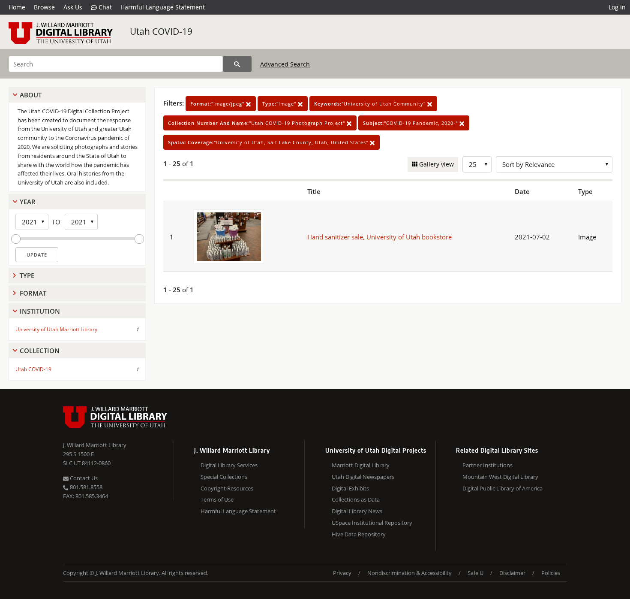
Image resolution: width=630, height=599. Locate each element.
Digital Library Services (229, 465)
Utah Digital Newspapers (363, 477)
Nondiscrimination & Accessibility (409, 573)
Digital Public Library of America (502, 488)
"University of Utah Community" (370, 103)
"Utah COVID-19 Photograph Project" (257, 123)
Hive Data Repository (359, 534)
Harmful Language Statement (162, 7)
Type (27, 275)
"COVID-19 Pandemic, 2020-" (411, 123)
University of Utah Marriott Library (56, 329)
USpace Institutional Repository (372, 522)
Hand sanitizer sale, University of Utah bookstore (379, 237)
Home (17, 7)
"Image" (280, 103)
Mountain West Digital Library (500, 477)
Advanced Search (285, 64)
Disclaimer (512, 573)
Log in (617, 7)
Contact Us (83, 478)
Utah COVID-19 (161, 31)
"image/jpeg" (218, 103)
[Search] (237, 64)
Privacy (342, 573)
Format (33, 293)
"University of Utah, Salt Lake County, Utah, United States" (269, 142)
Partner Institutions (487, 465)
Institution (40, 311)
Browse (44, 7)
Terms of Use (217, 499)
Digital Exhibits (350, 488)
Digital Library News (357, 511)
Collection (40, 350)
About (31, 95)
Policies (550, 573)
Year (28, 201)
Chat (104, 7)
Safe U (475, 573)
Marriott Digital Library (361, 465)
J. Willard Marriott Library (94, 445)
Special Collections (224, 477)
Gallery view (435, 164)
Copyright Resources (227, 488)
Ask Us (72, 7)
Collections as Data (356, 499)
